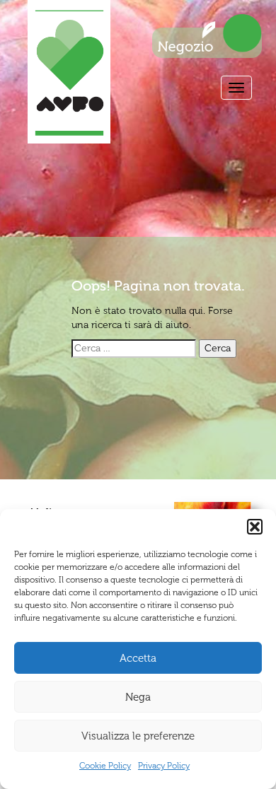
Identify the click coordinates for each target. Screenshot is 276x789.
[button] (255, 527)
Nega (138, 697)
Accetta (138, 658)
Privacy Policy (164, 766)
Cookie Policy (105, 766)
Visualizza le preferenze (138, 736)
